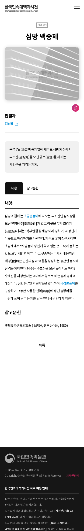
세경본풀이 (67, 283)
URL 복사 (75, 108)
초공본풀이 (31, 216)
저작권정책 (72, 475)
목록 (42, 345)
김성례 (9, 124)
